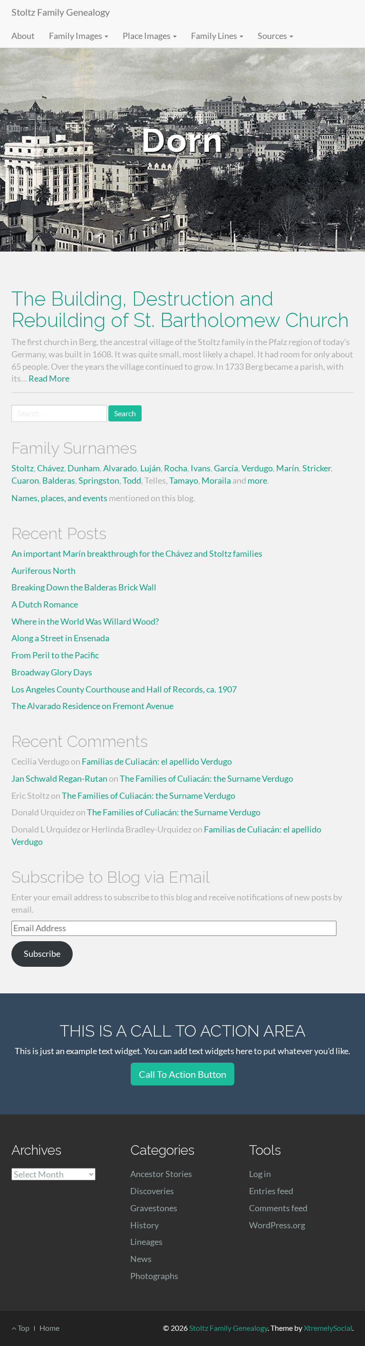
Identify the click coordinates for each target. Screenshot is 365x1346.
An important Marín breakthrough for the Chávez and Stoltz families (136, 553)
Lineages (146, 1241)
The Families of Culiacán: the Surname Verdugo (206, 778)
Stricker (316, 468)
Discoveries (152, 1191)
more (257, 480)
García (226, 468)
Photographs (154, 1276)
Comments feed (278, 1208)
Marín (287, 468)
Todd (132, 480)
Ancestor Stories (161, 1173)
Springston (98, 480)
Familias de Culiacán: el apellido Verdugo (157, 761)
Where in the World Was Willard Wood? (85, 621)
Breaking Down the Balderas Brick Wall (83, 587)
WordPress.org (277, 1225)
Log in (260, 1173)
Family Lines (215, 35)
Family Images (76, 35)
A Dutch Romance (44, 604)
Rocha (175, 468)
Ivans (201, 468)
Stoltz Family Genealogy (60, 12)
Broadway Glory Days (51, 672)
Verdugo (257, 468)
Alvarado (120, 468)
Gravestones (153, 1208)
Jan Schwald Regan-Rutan (59, 778)
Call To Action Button (182, 1074)
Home (49, 1327)
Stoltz (22, 468)
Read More (49, 378)
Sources (273, 35)
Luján (150, 468)
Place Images (147, 35)
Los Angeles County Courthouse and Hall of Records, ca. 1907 (124, 689)
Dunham (83, 468)
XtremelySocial (328, 1327)
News (141, 1258)
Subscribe (42, 953)
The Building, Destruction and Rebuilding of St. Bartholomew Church (180, 309)
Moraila (216, 480)
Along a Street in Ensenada (60, 638)
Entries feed (271, 1191)
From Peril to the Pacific (55, 655)
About (23, 35)
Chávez (50, 468)
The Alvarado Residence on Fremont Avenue (92, 706)
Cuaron (25, 480)
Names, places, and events (59, 498)
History (144, 1225)
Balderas (58, 480)
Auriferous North (43, 570)
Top (22, 1327)
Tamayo (183, 480)
